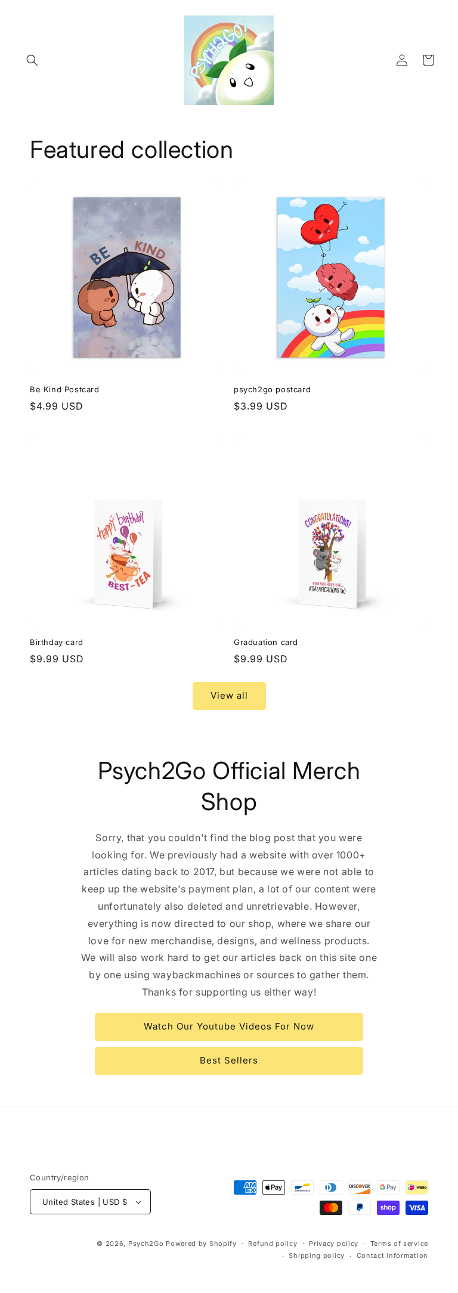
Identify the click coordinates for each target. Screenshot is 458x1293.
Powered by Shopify (201, 1243)
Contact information (392, 1255)
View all (229, 695)
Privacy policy (333, 1243)
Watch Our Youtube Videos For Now (229, 1026)
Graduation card (266, 642)
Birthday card (56, 642)
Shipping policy (317, 1255)
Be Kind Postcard (65, 389)
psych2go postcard (272, 389)
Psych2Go (146, 1243)
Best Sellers (229, 1060)
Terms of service (399, 1243)
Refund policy (272, 1243)
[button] (32, 60)
